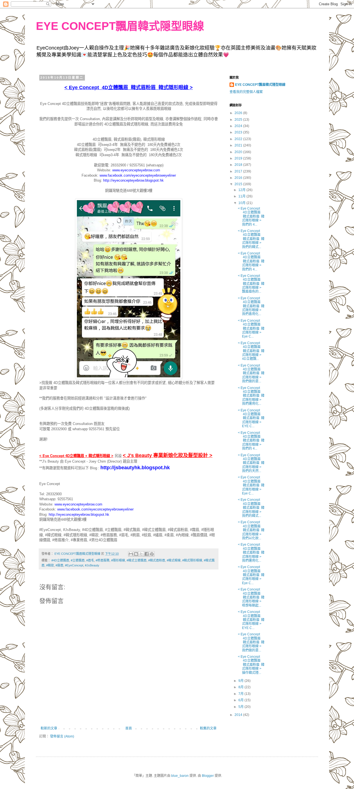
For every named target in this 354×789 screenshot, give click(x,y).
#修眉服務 (103, 560)
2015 (239, 184)
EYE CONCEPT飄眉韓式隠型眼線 (120, 26)
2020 (239, 152)
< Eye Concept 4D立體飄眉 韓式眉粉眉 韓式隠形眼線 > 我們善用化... (251, 306)
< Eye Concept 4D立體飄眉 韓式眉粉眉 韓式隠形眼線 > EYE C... (251, 418)
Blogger (208, 776)
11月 (242, 196)
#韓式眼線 (174, 560)
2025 (239, 120)
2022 (239, 139)
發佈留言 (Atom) (62, 736)
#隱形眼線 (118, 560)
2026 (239, 113)
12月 (242, 190)
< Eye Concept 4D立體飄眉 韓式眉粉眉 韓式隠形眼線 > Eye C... (251, 329)
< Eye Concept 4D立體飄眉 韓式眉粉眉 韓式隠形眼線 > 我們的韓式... (251, 239)
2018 (239, 165)
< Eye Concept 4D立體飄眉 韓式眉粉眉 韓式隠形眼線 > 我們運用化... (251, 396)
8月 (241, 687)
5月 (241, 707)
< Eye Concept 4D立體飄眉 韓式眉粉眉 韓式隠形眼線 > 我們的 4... (251, 216)
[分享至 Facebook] (146, 554)
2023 (239, 132)
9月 (241, 681)
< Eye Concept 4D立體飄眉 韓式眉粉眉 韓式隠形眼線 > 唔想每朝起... (251, 597)
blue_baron (180, 776)
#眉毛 (90, 560)
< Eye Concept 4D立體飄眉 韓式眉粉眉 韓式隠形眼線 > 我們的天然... (251, 463)
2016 (239, 178)
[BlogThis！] (136, 554)
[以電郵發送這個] (131, 554)
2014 (239, 715)
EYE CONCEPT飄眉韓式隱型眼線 (260, 85)
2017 (239, 171)
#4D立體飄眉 (60, 560)
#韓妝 (50, 565)
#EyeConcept (74, 565)
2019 (239, 158)
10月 (242, 203)
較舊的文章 (208, 728)
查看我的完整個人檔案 (246, 92)
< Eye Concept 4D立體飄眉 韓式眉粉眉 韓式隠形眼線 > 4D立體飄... (251, 351)
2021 (239, 145)
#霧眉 (59, 565)
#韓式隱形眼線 (192, 560)
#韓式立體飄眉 (137, 560)
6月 (241, 700)
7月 (241, 694)
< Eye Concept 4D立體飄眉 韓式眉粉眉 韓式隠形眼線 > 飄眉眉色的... (251, 284)
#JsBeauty (92, 565)
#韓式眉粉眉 (156, 560)
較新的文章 (49, 728)
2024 (239, 126)
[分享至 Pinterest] (152, 554)
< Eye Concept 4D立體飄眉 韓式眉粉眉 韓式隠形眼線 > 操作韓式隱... (251, 665)
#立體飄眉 (78, 560)
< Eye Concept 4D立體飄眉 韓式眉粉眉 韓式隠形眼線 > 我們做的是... (251, 373)
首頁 (128, 728)
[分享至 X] (141, 554)
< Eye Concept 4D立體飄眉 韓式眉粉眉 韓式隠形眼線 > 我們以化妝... (251, 530)
